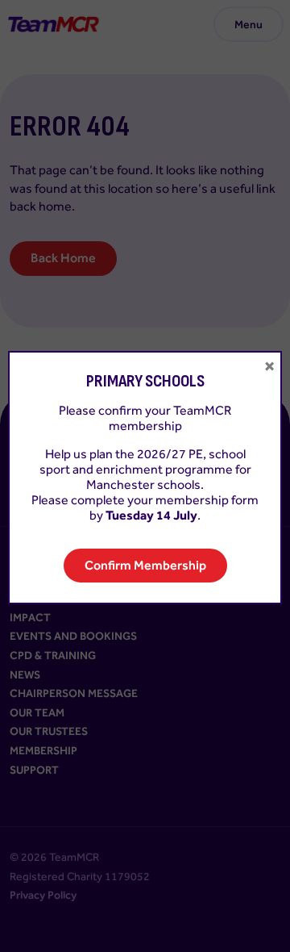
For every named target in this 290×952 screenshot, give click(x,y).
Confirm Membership (145, 565)
